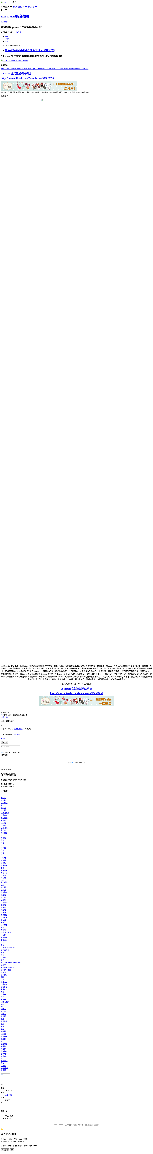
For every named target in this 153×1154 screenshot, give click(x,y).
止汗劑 (3, 825)
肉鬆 (2, 843)
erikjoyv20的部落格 (15, 16)
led (2, 1006)
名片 (6, 41)
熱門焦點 (17, 734)
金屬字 (3, 999)
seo (2, 1058)
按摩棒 (3, 1039)
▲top (3, 738)
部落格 (7, 39)
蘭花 (2, 945)
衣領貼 (3, 798)
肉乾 (2, 853)
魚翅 (2, 868)
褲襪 (2, 1019)
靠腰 (2, 952)
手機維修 (4, 1046)
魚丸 (2, 855)
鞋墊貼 (3, 830)
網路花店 (4, 982)
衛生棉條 (4, 1051)
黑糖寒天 (4, 965)
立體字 (3, 994)
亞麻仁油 (4, 917)
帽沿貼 (3, 800)
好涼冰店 (4, 815)
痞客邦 (16, 729)
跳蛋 (2, 1041)
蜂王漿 (3, 920)
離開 (12, 1150)
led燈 (2, 1004)
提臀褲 (3, 1070)
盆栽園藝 (4, 940)
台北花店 (4, 989)
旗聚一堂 (4, 835)
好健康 (3, 912)
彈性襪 (3, 1016)
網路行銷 (4, 1056)
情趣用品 (4, 1036)
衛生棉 (3, 1049)
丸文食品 (4, 833)
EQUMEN (4, 1068)
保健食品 (4, 915)
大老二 (3, 1026)
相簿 (6, 36)
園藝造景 (4, 937)
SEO (2, 977)
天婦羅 (3, 858)
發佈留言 (4, 755)
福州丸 (3, 863)
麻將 (2, 1024)
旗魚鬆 (3, 838)
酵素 (2, 927)
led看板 (3, 1014)
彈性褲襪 (4, 1021)
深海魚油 (4, 925)
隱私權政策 (88, 1125)
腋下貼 (3, 823)
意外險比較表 (6, 932)
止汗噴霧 (4, 828)
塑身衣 (3, 1063)
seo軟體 (3, 972)
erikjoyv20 (4, 717)
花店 (2, 979)
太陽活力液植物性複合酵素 (11, 962)
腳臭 (2, 805)
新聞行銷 (4, 1061)
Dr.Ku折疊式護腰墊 (8, 947)
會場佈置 (4, 987)
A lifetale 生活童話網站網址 (16, 73)
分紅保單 (4, 935)
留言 (20, 729)
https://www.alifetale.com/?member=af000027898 (27, 78)
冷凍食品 (4, 865)
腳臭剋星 (4, 803)
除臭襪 (3, 808)
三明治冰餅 (5, 813)
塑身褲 (3, 1066)
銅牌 (2, 997)
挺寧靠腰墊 (5, 950)
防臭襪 (3, 810)
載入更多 (4, 742)
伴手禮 (3, 848)
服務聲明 (96, 1125)
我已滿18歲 (5, 1150)
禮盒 (2, 845)
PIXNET (61, 1125)
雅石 (2, 942)
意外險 (3, 930)
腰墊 (2, 955)
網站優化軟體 (6, 970)
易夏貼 (3, 820)
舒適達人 (4, 1054)
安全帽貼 (4, 818)
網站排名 (4, 975)
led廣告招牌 (5, 1002)
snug (2, 880)
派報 (2, 992)
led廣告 (3, 1009)
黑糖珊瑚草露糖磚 (7, 967)
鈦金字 (3, 1011)
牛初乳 (3, 922)
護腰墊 (3, 957)
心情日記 (18, 32)
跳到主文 (4, 22)
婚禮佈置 (4, 984)
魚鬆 (2, 840)
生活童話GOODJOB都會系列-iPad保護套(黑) (30, 50)
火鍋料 (3, 860)
